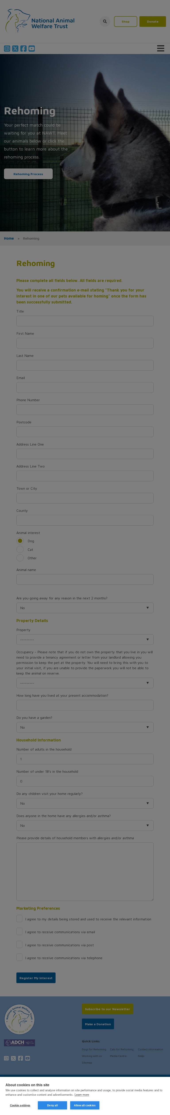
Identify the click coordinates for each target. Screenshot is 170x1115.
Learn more (82, 1094)
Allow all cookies (85, 1105)
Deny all (52, 1105)
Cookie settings (20, 1105)
